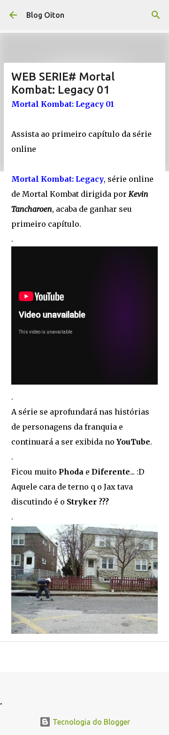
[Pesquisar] (155, 15)
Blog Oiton (45, 15)
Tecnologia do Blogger (90, 722)
